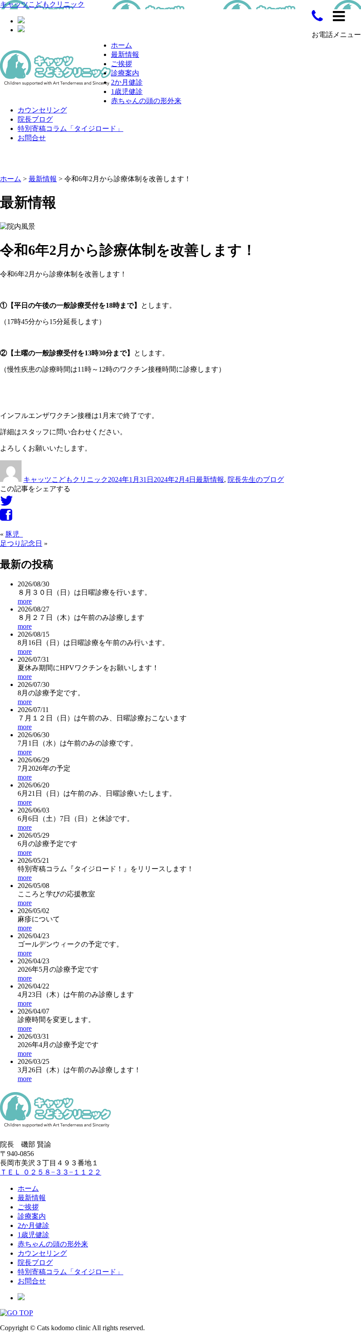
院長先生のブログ (256, 479)
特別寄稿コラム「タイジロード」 (70, 128)
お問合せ (32, 138)
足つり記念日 (21, 543)
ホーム (121, 45)
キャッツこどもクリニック (42, 4)
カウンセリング (42, 110)
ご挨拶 (121, 63)
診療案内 (125, 73)
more (25, 601)
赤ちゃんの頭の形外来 (146, 100)
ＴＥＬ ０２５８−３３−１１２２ (50, 1172)
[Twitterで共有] (6, 503)
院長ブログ (35, 119)
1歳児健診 (127, 91)
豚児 (14, 534)
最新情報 (125, 54)
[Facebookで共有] (6, 517)
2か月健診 (127, 82)
